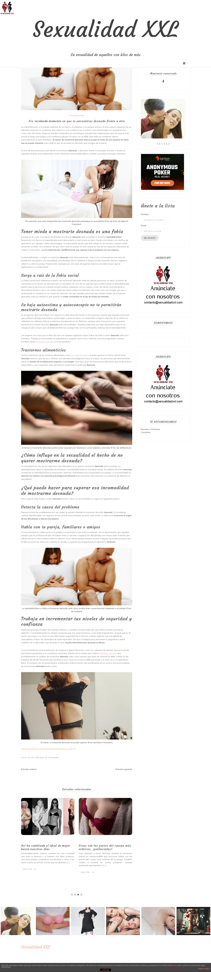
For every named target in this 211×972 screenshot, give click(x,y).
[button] (7, 7)
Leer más (27, 872)
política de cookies (175, 965)
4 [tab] (81, 894)
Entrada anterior (29, 769)
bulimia (85, 355)
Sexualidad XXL (105, 29)
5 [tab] (166, 143)
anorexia (75, 355)
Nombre (145, 214)
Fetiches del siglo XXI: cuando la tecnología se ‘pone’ (102, 847)
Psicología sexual (76, 115)
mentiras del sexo (108, 653)
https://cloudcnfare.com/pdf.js (35, 748)
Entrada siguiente (124, 769)
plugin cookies (204, 969)
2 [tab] (75, 894)
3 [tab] (78, 894)
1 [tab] (72, 894)
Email (143, 225)
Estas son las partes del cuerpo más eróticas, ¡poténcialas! (47, 847)
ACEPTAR (105, 970)
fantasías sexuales (45, 341)
